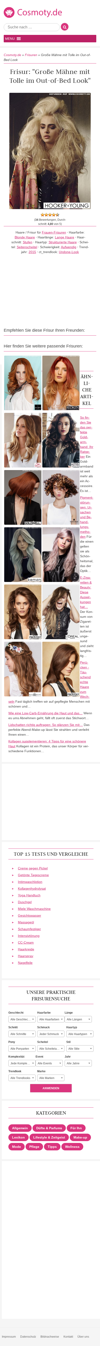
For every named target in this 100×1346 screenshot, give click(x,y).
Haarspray (25, 956)
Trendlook (14, 1071)
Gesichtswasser (29, 915)
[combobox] (22, 1019)
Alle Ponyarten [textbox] (19, 1048)
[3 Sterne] (50, 215)
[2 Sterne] (46, 215)
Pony (11, 1042)
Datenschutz (28, 1336)
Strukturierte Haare (63, 242)
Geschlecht (15, 1012)
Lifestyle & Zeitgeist (49, 1137)
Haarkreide (26, 949)
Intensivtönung (29, 936)
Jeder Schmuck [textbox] (49, 1034)
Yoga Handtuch (29, 895)
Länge (69, 1012)
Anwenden (51, 1088)
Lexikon (18, 1137)
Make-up (80, 1137)
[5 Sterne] (57, 215)
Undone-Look (69, 252)
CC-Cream (26, 942)
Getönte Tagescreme (33, 875)
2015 (32, 252)
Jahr (68, 1056)
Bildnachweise (49, 1336)
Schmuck (43, 1027)
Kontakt (68, 1336)
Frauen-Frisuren (54, 232)
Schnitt (13, 1027)
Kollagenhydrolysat (32, 888)
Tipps (52, 1147)
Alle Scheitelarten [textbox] (50, 1048)
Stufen (27, 242)
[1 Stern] (42, 215)
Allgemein (20, 1128)
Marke (41, 1071)
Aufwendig (68, 247)
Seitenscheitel (27, 247)
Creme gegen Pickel (33, 868)
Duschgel (25, 902)
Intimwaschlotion (30, 882)
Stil (68, 1042)
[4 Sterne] (54, 215)
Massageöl (26, 922)
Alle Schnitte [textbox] (18, 1034)
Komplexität (16, 1056)
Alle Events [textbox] (45, 1063)
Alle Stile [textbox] (74, 1048)
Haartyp (71, 1027)
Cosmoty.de (12, 55)
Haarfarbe (44, 1012)
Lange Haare (64, 237)
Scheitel (42, 1042)
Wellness (72, 1147)
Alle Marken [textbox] (46, 1078)
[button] (10, 38)
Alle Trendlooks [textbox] (20, 1078)
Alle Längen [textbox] (74, 1019)
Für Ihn (76, 1128)
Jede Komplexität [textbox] (21, 1063)
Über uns (83, 1336)
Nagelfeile (25, 963)
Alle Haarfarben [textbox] (49, 1019)
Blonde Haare (25, 237)
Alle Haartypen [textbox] (77, 1034)
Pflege (34, 1147)
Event (39, 1056)
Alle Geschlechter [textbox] (21, 1019)
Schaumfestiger (29, 929)
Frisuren (31, 55)
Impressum (9, 1336)
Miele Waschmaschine (34, 909)
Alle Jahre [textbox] (73, 1063)
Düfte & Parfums (49, 1128)
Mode (16, 1147)
